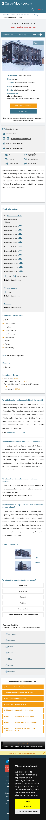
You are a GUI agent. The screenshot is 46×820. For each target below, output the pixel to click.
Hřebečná (23, 591)
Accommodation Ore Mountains (18, 687)
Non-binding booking (23, 105)
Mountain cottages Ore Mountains (19, 710)
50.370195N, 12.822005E (16, 433)
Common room (10, 288)
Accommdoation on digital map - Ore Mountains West (20, 729)
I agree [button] (27, 801)
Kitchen (7, 304)
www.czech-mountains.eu (23, 27)
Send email (23, 111)
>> (17, 428)
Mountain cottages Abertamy (17, 704)
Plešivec (23, 603)
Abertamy (23, 585)
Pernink (23, 597)
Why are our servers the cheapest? (22, 753)
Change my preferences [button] (28, 811)
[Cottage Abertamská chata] (23, 558)
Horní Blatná (23, 609)
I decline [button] (27, 806)
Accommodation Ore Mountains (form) (21, 716)
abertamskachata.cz (14, 96)
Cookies (9, 787)
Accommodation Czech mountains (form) (22, 722)
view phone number (20, 86)
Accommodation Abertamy (16, 698)
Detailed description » (12, 280)
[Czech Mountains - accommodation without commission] (17, 3)
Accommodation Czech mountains (19, 693)
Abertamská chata (14, 216)
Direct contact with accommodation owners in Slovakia (23, 746)
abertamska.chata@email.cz (24, 90)
